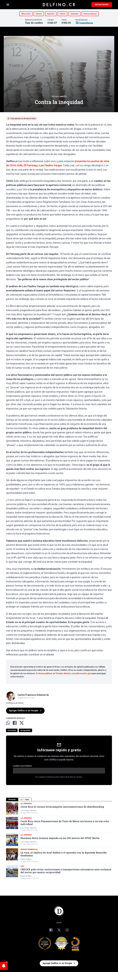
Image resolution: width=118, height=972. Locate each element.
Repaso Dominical (29, 849)
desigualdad (25, 730)
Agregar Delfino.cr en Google (23, 710)
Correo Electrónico (22, 766)
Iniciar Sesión (102, 5)
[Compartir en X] (21, 723)
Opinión (39, 14)
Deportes (50, 14)
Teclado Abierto (59, 97)
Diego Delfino (26, 859)
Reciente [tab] (12, 800)
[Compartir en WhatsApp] (8, 723)
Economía (12, 730)
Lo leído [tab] (25, 800)
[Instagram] (67, 930)
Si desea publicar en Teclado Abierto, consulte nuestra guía (64, 673)
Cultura (62, 14)
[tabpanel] (59, 841)
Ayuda (59, 923)
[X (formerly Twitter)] (59, 930)
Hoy (22, 866)
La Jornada (26, 804)
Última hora (26, 14)
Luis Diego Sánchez (28, 810)
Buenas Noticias (90, 14)
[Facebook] (51, 930)
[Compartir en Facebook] (14, 723)
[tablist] (59, 799)
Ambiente (74, 14)
